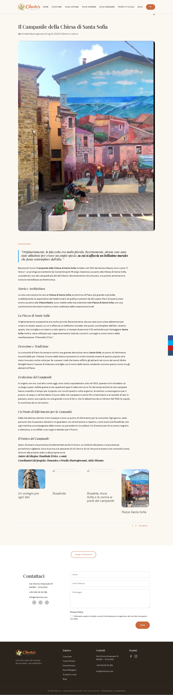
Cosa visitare (72, 7)
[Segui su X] (41, 602)
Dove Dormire (89, 7)
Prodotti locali (126, 7)
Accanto (143, 525)
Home (46, 7)
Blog (140, 7)
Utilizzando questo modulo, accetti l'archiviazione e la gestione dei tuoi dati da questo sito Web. (108, 617)
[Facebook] (130, 657)
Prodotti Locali (69, 674)
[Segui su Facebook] (34, 602)
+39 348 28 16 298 (104, 665)
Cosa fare (57, 7)
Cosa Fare (67, 656)
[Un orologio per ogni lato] (31, 488)
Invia (142, 625)
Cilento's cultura (69, 33)
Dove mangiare (107, 7)
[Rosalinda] (66, 488)
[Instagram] (135, 657)
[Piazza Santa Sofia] (135, 507)
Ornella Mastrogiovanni (33, 33)
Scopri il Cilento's (83, 554)
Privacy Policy (107, 691)
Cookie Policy (120, 691)
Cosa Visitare (69, 661)
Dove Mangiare (69, 670)
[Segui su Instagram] (47, 602)
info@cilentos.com (104, 671)
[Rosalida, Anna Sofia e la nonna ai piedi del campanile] (100, 488)
